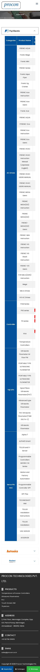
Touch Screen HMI (8, 603)
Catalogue (21, 669)
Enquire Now (7, 669)
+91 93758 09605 (8, 639)
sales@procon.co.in (9, 652)
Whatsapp (34, 669)
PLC (3, 600)
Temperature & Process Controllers (16, 593)
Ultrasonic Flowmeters (10, 596)
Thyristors (5, 606)
